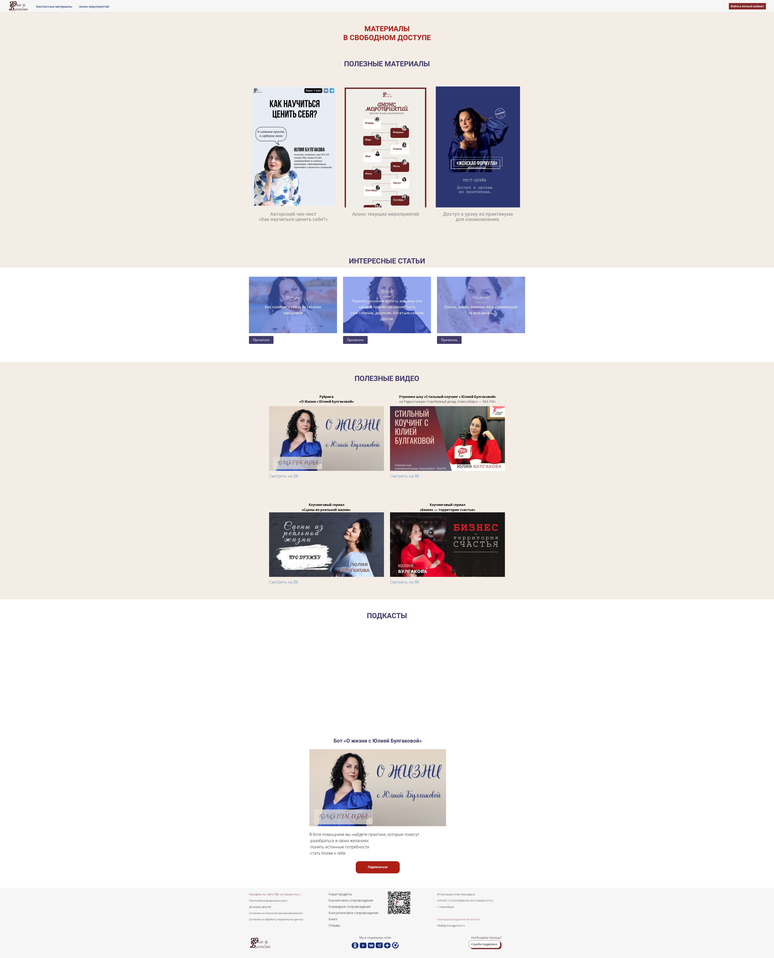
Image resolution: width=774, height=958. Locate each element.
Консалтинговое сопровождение (353, 913)
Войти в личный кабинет (747, 6)
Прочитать (261, 340)
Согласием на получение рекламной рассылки (276, 913)
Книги (333, 919)
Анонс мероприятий (94, 6)
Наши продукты (340, 894)
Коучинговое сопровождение (351, 900)
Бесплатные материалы (54, 6)
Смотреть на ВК (283, 476)
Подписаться (378, 867)
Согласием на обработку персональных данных (276, 919)
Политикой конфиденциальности (268, 900)
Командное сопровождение (350, 906)
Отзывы (334, 925)
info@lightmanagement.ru (451, 925)
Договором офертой (260, 907)
